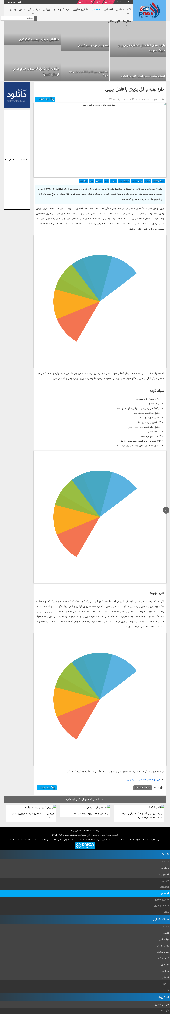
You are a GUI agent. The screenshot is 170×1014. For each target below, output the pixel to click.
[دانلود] (17, 95)
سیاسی (165, 880)
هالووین (108, 1)
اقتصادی (164, 887)
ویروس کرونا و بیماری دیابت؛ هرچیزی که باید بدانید (32, 816)
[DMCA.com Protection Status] (85, 845)
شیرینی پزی (124, 181)
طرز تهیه (83, 181)
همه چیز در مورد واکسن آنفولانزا (93, 45)
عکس (166, 983)
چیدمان (165, 964)
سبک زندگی (158, 181)
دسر (106, 181)
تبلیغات (96, 830)
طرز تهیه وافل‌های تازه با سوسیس (144, 779)
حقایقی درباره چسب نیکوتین (39, 39)
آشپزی (97, 1)
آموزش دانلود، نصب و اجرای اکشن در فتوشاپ (143, 76)
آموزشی (165, 977)
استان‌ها (163, 997)
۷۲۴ (165, 854)
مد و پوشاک (163, 952)
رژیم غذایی (137, 181)
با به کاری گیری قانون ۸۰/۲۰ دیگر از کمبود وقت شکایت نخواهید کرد (142, 816)
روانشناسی (164, 939)
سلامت (165, 927)
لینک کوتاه (44, 99)
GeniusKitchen (142, 788)
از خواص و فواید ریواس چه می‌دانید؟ (90, 813)
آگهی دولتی (163, 1011)
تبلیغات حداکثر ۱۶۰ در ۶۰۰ (17, 160)
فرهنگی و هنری (161, 906)
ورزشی (166, 912)
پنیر (91, 181)
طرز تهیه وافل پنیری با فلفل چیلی (134, 89)
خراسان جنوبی (85, 1)
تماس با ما (75, 830)
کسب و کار (163, 958)
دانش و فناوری (161, 899)
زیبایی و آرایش (161, 945)
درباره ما (87, 830)
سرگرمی (165, 971)
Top (166, 510)
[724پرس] (149, 10)
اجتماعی (164, 893)
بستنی (99, 181)
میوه (113, 181)
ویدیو (166, 990)
